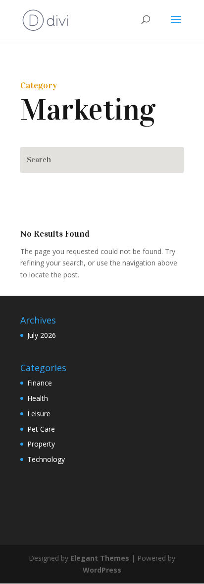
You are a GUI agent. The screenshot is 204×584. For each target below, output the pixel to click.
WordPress (102, 570)
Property (41, 444)
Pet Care (41, 429)
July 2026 (41, 335)
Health (37, 398)
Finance (39, 383)
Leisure (39, 413)
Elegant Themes (99, 558)
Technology (46, 459)
